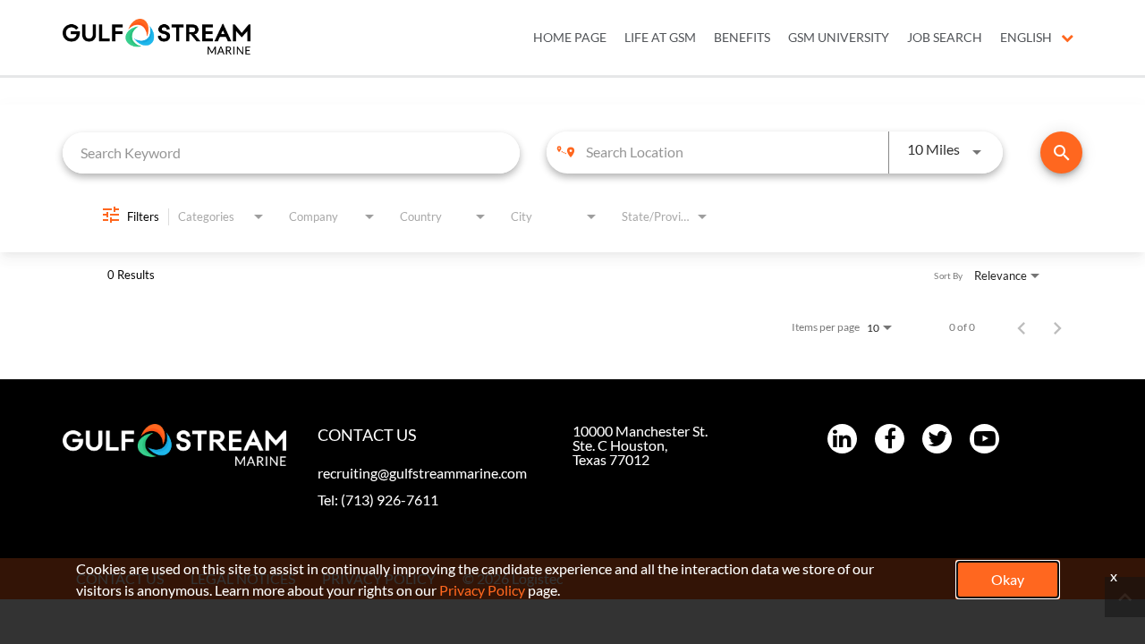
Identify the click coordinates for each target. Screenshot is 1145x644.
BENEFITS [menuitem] (742, 37)
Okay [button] (1007, 579)
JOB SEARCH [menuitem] (944, 37)
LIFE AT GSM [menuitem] (660, 37)
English (1026, 37)
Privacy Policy (482, 589)
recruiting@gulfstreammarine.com (422, 472)
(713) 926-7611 (389, 499)
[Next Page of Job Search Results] (1057, 327)
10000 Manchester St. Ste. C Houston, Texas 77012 (640, 445)
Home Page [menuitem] (569, 37)
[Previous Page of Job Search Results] (1021, 327)
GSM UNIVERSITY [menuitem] (838, 37)
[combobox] (291, 152)
